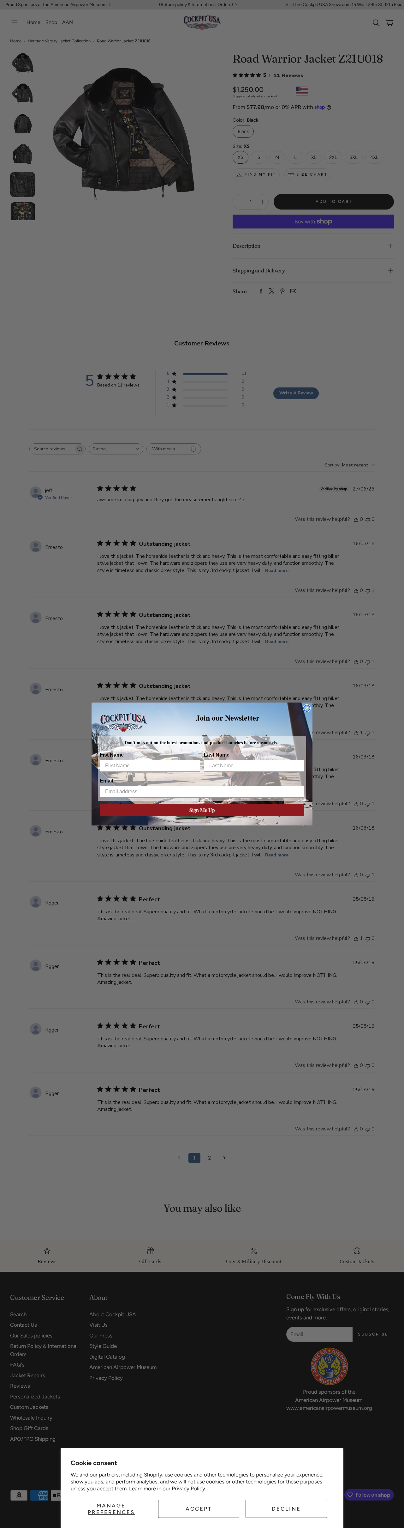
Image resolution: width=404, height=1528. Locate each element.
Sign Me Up (202, 809)
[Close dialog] (307, 708)
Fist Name (112, 755)
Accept (199, 1509)
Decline (286, 1509)
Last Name (216, 755)
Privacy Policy (188, 1488)
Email (106, 780)
